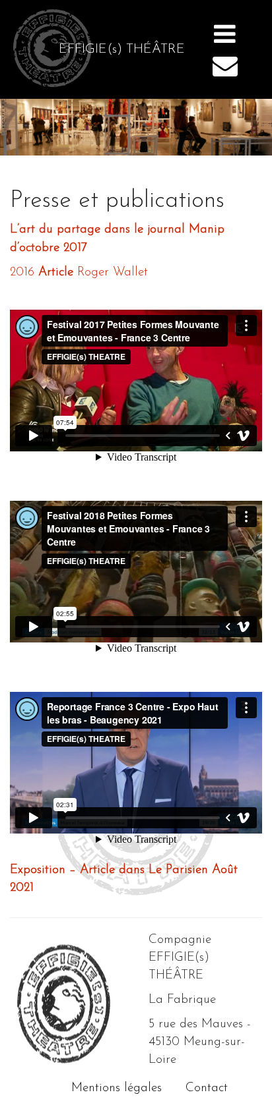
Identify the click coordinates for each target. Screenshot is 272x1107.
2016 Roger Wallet (79, 272)
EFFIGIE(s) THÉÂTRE (122, 49)
